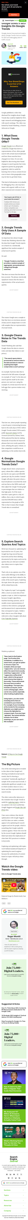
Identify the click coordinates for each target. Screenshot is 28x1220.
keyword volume (11, 433)
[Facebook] (17, 1174)
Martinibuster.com (14, 941)
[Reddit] (15, 1178)
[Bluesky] (8, 1178)
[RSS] (19, 1178)
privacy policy (15, 993)
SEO (9, 903)
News (4, 903)
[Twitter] (21, 1174)
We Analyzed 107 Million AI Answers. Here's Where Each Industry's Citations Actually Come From (12, 1116)
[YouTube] (14, 1174)
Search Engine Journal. (16, 1215)
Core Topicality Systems (10, 618)
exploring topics (13, 802)
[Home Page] (12, 20)
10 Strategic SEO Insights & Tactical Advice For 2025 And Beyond (14, 1016)
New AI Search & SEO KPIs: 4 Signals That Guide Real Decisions (12, 1089)
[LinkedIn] (10, 1174)
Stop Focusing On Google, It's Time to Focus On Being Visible (13, 1022)
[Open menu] (3, 20)
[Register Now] (14, 1077)
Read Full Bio (14, 931)
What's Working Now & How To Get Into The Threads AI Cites (13, 1143)
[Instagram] (12, 1178)
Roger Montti (12, 46)
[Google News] (6, 1174)
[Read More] (14, 1102)
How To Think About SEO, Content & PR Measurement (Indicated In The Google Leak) (14, 1009)
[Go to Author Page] (4, 45)
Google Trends (6, 146)
